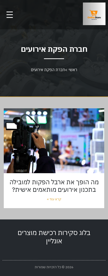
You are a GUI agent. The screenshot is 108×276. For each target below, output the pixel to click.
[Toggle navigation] (10, 15)
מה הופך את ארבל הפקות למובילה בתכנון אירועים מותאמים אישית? (54, 186)
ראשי (73, 69)
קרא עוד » (54, 199)
